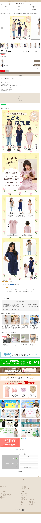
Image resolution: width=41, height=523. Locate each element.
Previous (2, 28)
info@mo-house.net (32, 505)
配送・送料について (24, 481)
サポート (22, 479)
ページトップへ (39, 476)
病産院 (1, 496)
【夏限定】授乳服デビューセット (13, 1)
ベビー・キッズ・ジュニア (8, 13)
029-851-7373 (31, 501)
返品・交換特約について (4, 105)
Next (39, 28)
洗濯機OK (7, 70)
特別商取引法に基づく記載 (25, 488)
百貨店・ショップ (3, 498)
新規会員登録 (2, 480)
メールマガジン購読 (3, 484)
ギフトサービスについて (24, 485)
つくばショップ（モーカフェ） (8, 494)
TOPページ (1, 13)
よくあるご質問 (23, 487)
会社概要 (22, 491)
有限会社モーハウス (24, 493)
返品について (23, 484)
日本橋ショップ (5, 493)
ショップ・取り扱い (4, 491)
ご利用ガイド (23, 480)
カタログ (1, 485)
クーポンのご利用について (25, 486)
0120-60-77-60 (31, 500)
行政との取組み (2, 497)
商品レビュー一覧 (3, 486)
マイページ (2, 479)
